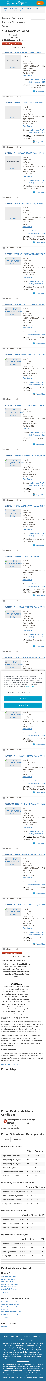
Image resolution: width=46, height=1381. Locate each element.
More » (5, 1292)
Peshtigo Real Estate (8, 1287)
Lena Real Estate (7, 1282)
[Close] (41, 673)
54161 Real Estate (7, 1327)
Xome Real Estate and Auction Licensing (15, 1343)
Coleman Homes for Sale (10, 1304)
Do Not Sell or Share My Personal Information (23, 693)
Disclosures (36, 1336)
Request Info (40, 91)
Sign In (40, 3)
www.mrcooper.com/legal (32, 1371)
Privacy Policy (15, 1336)
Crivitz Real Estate (8, 1279)
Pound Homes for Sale (9, 1302)
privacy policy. (30, 686)
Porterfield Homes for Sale (11, 1312)
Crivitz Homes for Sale (9, 1307)
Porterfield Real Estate (9, 1284)
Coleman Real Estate (8, 1277)
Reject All (23, 699)
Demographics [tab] (18, 1139)
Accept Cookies (23, 705)
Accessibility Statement (20, 1340)
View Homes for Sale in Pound (12, 1065)
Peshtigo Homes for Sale (10, 1314)
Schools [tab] (6, 1139)
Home (6, 1336)
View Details (27, 75)
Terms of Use (26, 1336)
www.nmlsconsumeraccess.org (32, 1368)
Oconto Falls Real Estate (10, 1289)
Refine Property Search (12, 44)
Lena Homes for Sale (8, 1309)
